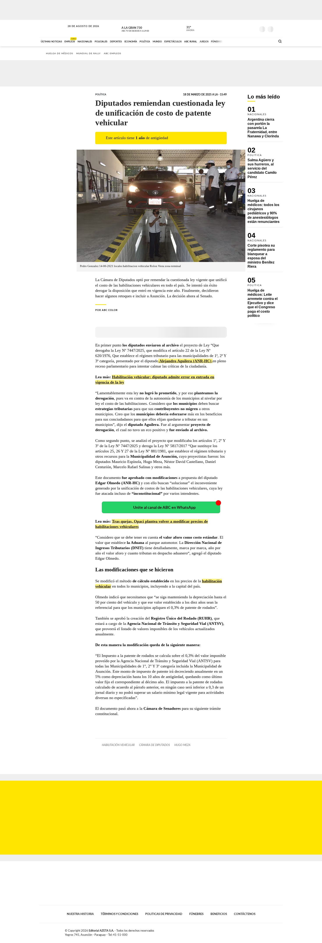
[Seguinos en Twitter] (240, 28)
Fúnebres (196, 914)
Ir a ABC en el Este (79, 30)
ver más (188, 28)
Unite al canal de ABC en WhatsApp (164, 507)
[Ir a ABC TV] (237, 41)
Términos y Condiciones (119, 914)
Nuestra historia (80, 914)
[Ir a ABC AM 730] (249, 41)
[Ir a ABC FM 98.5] (267, 41)
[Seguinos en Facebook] (233, 28)
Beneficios (219, 914)
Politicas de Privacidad (163, 914)
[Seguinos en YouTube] (246, 28)
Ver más (265, 124)
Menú (278, 28)
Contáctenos (244, 914)
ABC (53, 28)
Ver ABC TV (143, 28)
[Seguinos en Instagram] (253, 28)
